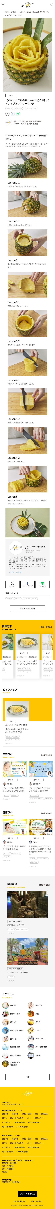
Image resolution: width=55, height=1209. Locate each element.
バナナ (11, 1135)
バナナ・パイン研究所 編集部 (27, 122)
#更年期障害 (34, 862)
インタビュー (7, 1122)
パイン (12, 1110)
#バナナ (6, 853)
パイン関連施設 (22, 1127)
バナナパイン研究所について (12, 1103)
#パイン (17, 108)
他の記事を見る (46, 755)
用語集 (4, 1172)
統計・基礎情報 (33, 1122)
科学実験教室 (20, 1122)
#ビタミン (7, 857)
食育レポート (39, 1118)
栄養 (36, 1114)
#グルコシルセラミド (36, 799)
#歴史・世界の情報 (22, 930)
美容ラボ (15, 1114)
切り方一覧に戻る (27, 608)
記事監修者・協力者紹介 (11, 1181)
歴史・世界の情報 (16, 1118)
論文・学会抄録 (7, 1127)
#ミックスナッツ (42, 859)
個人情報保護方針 (19, 1201)
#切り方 (9, 108)
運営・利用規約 (36, 1201)
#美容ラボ (14, 795)
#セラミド (48, 799)
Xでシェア (12, 586)
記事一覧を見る (46, 627)
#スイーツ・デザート (29, 108)
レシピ (28, 1118)
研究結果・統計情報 (9, 1163)
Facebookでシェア (27, 586)
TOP (27, 1077)
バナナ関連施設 (22, 1151)
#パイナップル (34, 795)
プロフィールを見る (15, 572)
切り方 (4, 1118)
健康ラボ (5, 1114)
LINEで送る (42, 586)
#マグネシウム (15, 853)
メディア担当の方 (27, 1193)
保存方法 (44, 1114)
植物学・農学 (26, 1114)
